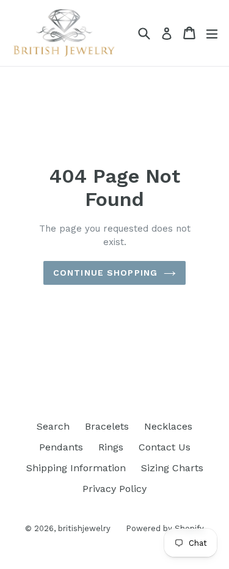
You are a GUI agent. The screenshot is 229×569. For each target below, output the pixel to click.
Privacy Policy (114, 488)
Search (53, 426)
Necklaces (168, 426)
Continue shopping (105, 272)
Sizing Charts (172, 468)
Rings (110, 447)
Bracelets (107, 426)
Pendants (61, 447)
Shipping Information (76, 468)
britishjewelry (84, 528)
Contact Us (165, 447)
